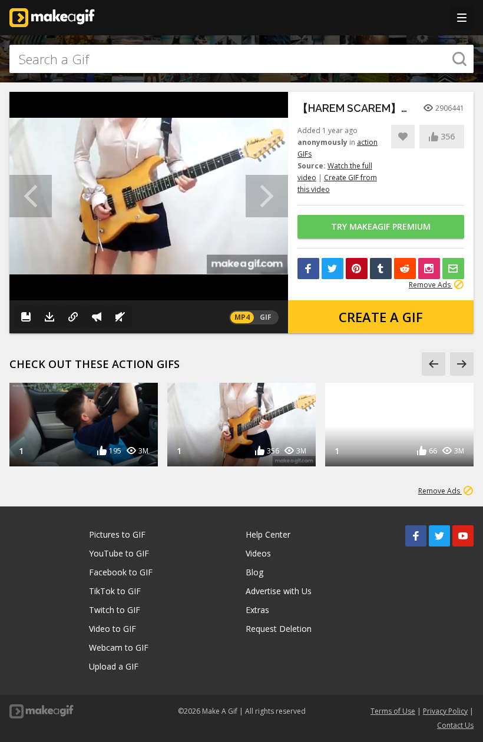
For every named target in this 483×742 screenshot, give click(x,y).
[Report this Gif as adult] (96, 317)
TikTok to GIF (115, 591)
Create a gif (381, 317)
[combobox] (241, 59)
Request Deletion (279, 628)
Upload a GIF (113, 666)
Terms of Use (392, 711)
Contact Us (455, 725)
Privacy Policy (445, 711)
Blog (254, 572)
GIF (266, 317)
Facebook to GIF (121, 572)
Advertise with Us (279, 591)
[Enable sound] (120, 317)
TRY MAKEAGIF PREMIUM (381, 226)
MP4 (242, 317)
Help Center (268, 534)
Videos (258, 553)
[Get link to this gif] (73, 317)
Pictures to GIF (117, 534)
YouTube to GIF (119, 553)
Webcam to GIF (118, 647)
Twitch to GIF (114, 609)
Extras (257, 609)
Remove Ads (430, 285)
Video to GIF (112, 628)
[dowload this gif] (49, 317)
